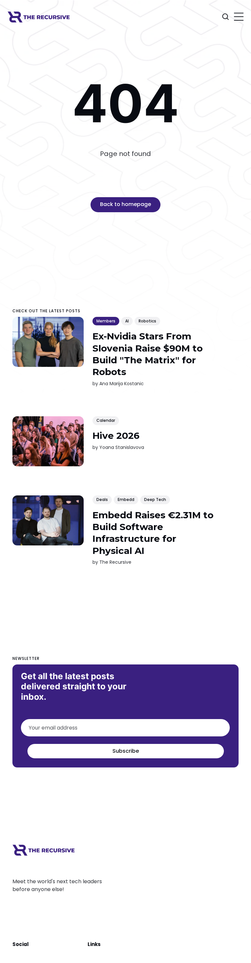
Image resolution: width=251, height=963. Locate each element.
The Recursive (115, 562)
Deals (102, 499)
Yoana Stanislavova (121, 447)
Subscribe (125, 751)
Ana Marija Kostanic (121, 383)
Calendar (105, 420)
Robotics (147, 321)
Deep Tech (155, 499)
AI (127, 321)
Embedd (126, 499)
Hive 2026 (116, 435)
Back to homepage (125, 204)
